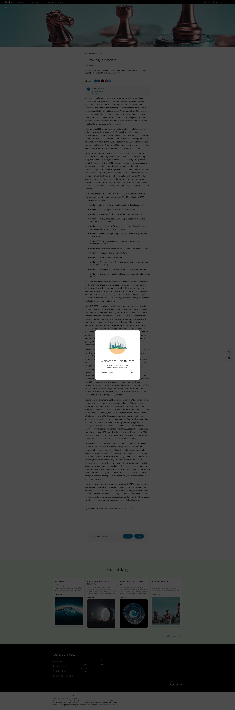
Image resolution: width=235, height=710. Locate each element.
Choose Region (107, 373)
